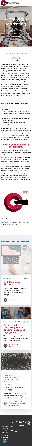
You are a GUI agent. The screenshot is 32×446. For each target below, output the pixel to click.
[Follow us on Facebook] (16, 422)
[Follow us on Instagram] (11, 426)
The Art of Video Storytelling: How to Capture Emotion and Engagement (14, 329)
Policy (20, 422)
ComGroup (17, 30)
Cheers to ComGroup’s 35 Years (15, 388)
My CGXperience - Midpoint (12, 283)
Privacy (21, 421)
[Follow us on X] (16, 426)
